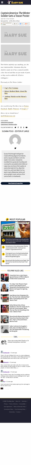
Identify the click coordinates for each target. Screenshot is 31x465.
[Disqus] (15, 369)
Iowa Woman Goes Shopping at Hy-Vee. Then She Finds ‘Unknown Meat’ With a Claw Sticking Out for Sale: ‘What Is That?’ (19, 297)
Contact (18, 412)
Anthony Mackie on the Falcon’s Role (15, 97)
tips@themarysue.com (8, 116)
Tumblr (10, 109)
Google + (24, 109)
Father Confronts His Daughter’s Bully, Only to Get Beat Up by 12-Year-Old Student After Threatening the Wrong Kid (19, 328)
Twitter (26, 106)
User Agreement (8, 406)
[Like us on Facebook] (18, 128)
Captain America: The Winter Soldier (9, 124)
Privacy (6, 404)
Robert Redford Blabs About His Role (16, 92)
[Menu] (2, 2)
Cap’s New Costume (11, 88)
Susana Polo (5, 21)
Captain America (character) (7, 122)
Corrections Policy (8, 409)
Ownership (12, 412)
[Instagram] (21, 128)
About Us (18, 401)
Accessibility (22, 404)
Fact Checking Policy (20, 409)
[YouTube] (26, 128)
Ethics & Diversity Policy (20, 406)
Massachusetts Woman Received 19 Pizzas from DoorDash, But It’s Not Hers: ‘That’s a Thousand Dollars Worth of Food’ (19, 318)
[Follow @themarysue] (15, 128)
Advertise (24, 401)
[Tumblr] (24, 128)
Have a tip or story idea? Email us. (17, 340)
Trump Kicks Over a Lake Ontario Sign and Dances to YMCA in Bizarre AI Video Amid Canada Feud (19, 276)
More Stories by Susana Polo (15, 183)
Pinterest (16, 109)
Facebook (4, 109)
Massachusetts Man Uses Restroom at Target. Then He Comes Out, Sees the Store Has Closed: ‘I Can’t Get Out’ (17, 262)
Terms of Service (13, 404)
